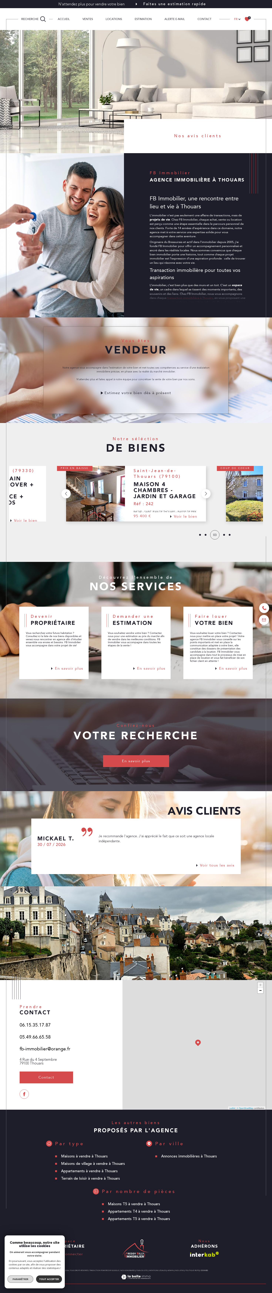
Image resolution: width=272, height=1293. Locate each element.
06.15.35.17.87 (35, 1025)
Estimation (143, 19)
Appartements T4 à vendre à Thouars (139, 1211)
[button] (65, 493)
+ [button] (260, 985)
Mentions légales (157, 1270)
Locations (114, 19)
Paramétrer (20, 1279)
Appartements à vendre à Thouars (89, 1171)
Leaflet (232, 1108)
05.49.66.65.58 (35, 1037)
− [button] (260, 990)
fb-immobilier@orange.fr (45, 1049)
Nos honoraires (127, 1270)
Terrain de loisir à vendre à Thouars (90, 1178)
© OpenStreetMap (245, 1108)
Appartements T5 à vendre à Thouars (139, 1219)
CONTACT (204, 19)
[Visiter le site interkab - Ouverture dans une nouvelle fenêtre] (204, 1254)
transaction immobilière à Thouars (190, 298)
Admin (170, 1270)
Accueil (64, 19)
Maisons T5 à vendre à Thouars (134, 1204)
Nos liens (179, 1270)
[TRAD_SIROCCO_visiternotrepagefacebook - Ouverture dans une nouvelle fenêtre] (24, 1094)
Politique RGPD (192, 1270)
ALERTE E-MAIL (174, 19)
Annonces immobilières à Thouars (189, 1156)
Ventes (88, 19)
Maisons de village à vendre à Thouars (93, 1164)
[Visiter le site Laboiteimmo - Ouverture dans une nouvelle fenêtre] (136, 1281)
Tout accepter (49, 1279)
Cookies (204, 1270)
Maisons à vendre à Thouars (84, 1156)
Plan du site (141, 1270)
